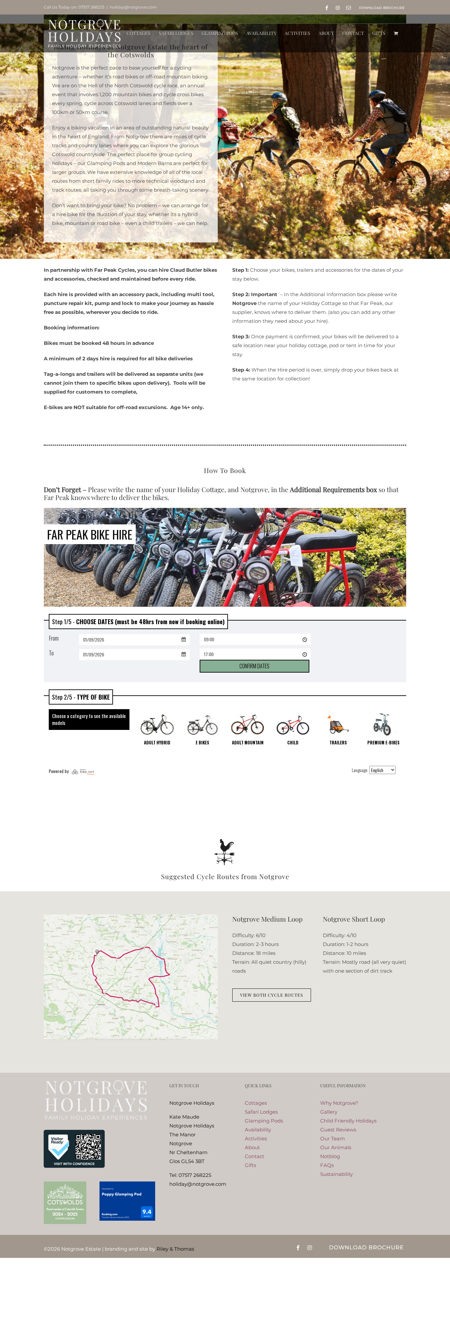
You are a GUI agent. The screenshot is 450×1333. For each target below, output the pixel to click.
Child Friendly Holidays (348, 1121)
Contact (254, 1156)
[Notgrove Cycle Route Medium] (131, 917)
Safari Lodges (261, 1112)
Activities (256, 1138)
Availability (258, 1129)
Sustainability (336, 1174)
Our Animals (335, 1147)
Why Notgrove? (339, 1103)
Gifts (250, 1165)
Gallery (328, 1112)
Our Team (332, 1138)
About (252, 1147)
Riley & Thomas (175, 1249)
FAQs (327, 1165)
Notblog (330, 1156)
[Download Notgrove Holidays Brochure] (366, 1246)
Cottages (256, 1103)
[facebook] (298, 1247)
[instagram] (309, 1247)
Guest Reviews (338, 1129)
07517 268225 (91, 7)
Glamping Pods (264, 1121)
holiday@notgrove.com (133, 7)
